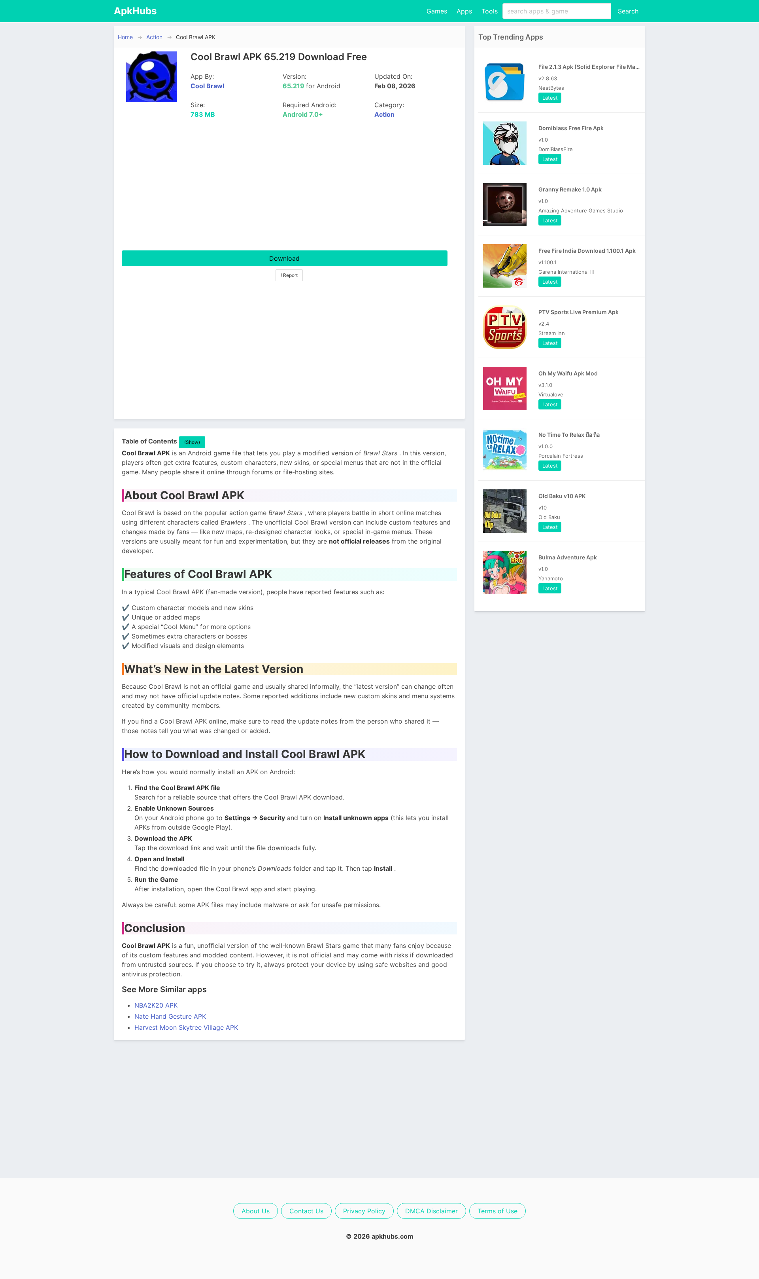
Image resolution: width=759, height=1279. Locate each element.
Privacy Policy (364, 1211)
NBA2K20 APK (155, 1005)
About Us (256, 1211)
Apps (464, 11)
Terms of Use (497, 1211)
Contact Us (306, 1211)
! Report (289, 275)
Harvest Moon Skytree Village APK (186, 1027)
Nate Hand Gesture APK (170, 1016)
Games (437, 11)
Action (154, 37)
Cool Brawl (207, 86)
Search (628, 11)
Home (125, 37)
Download (284, 258)
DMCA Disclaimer (431, 1211)
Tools (489, 11)
